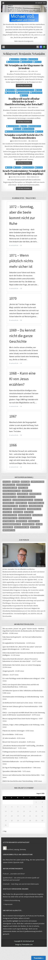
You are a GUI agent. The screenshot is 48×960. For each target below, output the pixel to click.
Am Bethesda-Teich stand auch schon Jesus (18, 703)
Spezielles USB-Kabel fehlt (12, 771)
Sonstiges (21, 521)
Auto (6, 482)
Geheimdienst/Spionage (23, 500)
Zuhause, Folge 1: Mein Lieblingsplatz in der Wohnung (21, 725)
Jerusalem (34, 59)
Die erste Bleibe (8, 734)
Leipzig (7, 512)
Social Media (25, 518)
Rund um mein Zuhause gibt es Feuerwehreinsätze (20, 706)
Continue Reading (23, 86)
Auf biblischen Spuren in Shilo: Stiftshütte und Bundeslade (23, 691)
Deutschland (10, 488)
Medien (18, 512)
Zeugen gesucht (8, 671)
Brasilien (15, 59)
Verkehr (8, 527)
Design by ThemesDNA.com (24, 945)
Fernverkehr (9, 497)
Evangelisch (9, 494)
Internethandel (36, 503)
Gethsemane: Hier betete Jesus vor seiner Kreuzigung (22, 665)
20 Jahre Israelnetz (9, 738)
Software (8, 521)
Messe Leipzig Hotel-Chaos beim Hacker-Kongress (20, 719)
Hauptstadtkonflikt (25, 90)
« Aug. (5, 831)
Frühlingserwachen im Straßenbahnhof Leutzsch (19, 752)
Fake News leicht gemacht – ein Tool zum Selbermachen (22, 637)
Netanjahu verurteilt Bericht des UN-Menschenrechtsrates (24, 136)
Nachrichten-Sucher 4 (17, 177)
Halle (38, 500)
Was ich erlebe (22, 527)
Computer (9, 485)
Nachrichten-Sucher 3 (19, 71)
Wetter (35, 527)
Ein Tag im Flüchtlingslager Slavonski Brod (17, 768)
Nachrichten (27, 62)
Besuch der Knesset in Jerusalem (14, 742)
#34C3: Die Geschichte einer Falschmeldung (18, 781)
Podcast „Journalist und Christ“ (14, 874)
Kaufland (10, 849)
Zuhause (6, 675)
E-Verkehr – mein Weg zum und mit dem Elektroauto (21, 884)
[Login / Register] (44, 46)
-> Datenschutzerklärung (11, 900)
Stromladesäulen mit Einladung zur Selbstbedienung (21, 697)
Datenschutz (23, 485)
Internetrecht (10, 506)
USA (39, 524)
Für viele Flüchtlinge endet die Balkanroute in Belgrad (21, 678)
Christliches (37, 482)
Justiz (18, 167)
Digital (23, 488)
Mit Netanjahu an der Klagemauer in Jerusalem (24, 67)
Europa (27, 491)
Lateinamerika (14, 62)
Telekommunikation (12, 524)
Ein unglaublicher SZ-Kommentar (14, 643)
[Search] (37, 46)
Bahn (15, 482)
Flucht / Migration (26, 497)
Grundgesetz (28, 41)
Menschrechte (35, 126)
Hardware (8, 503)
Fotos (7, 500)
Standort (34, 521)
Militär (18, 129)
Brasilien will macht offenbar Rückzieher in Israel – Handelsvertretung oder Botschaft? (24, 101)
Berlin (25, 482)
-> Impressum (7, 904)
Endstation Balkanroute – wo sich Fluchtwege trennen (21, 761)
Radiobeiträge (10, 518)
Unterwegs (28, 524)
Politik (38, 62)
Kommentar (19, 509)
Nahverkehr (25, 515)
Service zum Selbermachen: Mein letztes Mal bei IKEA (21, 775)
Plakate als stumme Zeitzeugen (14, 731)
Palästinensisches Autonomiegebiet (20, 131)
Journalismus (35, 506)
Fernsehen (35, 494)
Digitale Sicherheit (11, 491)
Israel (24, 59)
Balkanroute (21, 600)
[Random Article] (40, 46)
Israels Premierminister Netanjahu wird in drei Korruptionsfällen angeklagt (24, 172)
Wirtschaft (9, 530)
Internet (21, 503)
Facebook (22, 494)
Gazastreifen (13, 126)
